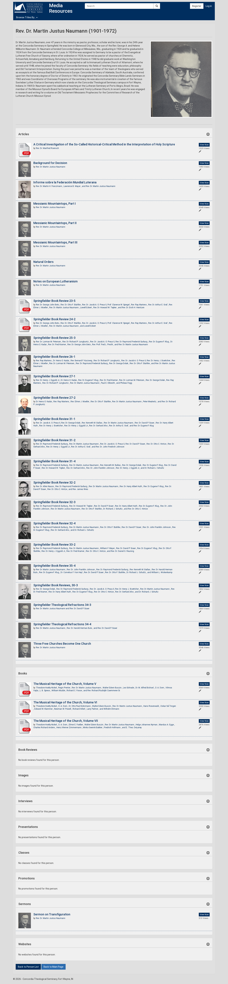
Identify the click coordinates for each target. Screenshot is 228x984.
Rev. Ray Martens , (139, 305)
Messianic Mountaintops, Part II (55, 223)
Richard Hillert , (80, 709)
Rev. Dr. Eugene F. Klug (144, 425)
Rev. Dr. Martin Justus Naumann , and (66, 326)
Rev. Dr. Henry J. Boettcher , (159, 360)
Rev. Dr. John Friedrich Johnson (110, 447)
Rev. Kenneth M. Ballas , (93, 423)
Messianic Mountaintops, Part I (54, 203)
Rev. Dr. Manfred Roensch (47, 148)
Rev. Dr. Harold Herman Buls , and (82, 628)
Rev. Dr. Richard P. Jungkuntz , (76, 341)
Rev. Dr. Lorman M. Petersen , (49, 341)
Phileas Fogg (126, 383)
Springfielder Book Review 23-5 (54, 301)
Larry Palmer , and (95, 709)
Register (196, 6)
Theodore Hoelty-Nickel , (47, 688)
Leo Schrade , (129, 688)
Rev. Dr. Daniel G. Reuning (122, 551)
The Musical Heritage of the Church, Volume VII (65, 720)
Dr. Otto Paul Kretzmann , (80, 706)
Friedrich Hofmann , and (115, 727)
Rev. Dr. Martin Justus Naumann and (53, 608)
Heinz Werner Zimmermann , (69, 727)
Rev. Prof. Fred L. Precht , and (105, 344)
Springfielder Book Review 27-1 (54, 376)
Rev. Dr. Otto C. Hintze (138, 509)
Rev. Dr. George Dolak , (119, 363)
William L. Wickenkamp (161, 572)
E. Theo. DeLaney (134, 727)
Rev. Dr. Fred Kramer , (57, 344)
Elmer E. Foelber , (76, 724)
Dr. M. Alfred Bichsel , (145, 688)
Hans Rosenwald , (151, 706)
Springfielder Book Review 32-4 (54, 523)
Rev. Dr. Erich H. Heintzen (133, 307)
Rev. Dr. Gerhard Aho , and (63, 530)
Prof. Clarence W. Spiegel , (119, 305)
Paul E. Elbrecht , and (110, 383)
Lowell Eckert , (86, 307)
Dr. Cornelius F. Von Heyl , (72, 572)
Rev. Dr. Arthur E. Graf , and (121, 425)
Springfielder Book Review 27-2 (54, 397)
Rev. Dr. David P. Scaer (79, 608)
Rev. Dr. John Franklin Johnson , (101, 468)
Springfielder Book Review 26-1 (54, 356)
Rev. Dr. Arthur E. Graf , (158, 305)
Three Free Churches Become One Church (62, 643)
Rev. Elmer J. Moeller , (81, 401)
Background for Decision (50, 163)
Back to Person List (28, 966)
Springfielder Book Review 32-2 (54, 482)
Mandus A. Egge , (167, 724)
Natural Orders (43, 262)
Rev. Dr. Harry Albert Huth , (132, 486)
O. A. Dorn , (160, 688)
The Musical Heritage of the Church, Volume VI (65, 702)
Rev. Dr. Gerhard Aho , (99, 425)
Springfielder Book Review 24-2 (54, 319)
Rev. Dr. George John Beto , (48, 305)
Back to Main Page (53, 966)
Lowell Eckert (90, 326)
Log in (209, 6)
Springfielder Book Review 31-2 (54, 440)
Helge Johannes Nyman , (147, 724)
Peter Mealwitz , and (152, 401)
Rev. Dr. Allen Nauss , (45, 486)
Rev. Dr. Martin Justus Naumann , (64, 307)
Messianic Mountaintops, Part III (55, 242)
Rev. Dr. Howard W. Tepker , (54, 468)
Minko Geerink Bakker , (93, 727)
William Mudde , (59, 690)
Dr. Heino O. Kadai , (62, 360)
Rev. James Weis (80, 489)
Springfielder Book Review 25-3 (54, 337)
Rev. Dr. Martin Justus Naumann (50, 167)
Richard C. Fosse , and (77, 690)
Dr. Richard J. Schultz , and (115, 509)
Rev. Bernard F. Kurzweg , (82, 360)
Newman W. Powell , (63, 709)
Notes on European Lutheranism (55, 281)
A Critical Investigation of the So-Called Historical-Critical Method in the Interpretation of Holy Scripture (104, 144)
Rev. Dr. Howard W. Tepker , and (107, 307)
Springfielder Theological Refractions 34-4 (62, 624)
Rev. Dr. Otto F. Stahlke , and (142, 363)
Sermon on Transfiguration (51, 914)
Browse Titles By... (26, 17)
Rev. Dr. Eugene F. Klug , (159, 341)
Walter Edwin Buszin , (113, 688)
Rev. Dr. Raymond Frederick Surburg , (132, 341)
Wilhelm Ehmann (111, 709)
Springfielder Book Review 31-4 (54, 461)
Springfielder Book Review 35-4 (54, 565)
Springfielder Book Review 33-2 (54, 544)
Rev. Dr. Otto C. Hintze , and (60, 489)
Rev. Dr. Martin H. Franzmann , (50, 186)
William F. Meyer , (108, 548)
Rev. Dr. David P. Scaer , (145, 423)
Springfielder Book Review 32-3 (54, 502)
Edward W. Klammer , (44, 709)
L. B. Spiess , (46, 690)
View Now (204, 145)
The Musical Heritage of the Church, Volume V (64, 684)
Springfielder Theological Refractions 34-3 (62, 605)
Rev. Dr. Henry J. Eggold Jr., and (130, 468)
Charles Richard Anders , (44, 727)
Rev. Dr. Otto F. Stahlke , (71, 305)
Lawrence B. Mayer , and (75, 186)
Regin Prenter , (65, 688)
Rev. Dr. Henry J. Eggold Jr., (48, 380)
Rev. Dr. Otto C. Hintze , (157, 444)
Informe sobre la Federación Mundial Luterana (64, 182)
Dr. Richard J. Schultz (154, 468)
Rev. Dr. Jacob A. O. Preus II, (94, 305)
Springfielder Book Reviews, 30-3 (55, 585)
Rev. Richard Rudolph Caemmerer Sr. (103, 690)
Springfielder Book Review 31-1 (54, 419)
